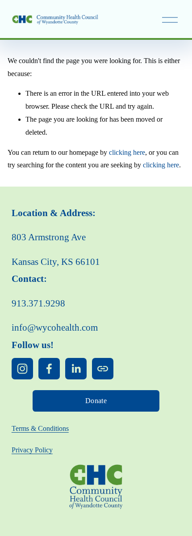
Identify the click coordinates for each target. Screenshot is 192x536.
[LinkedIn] (76, 368)
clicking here (127, 152)
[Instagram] (22, 368)
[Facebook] (49, 368)
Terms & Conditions (40, 428)
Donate (96, 400)
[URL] (102, 368)
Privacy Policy (32, 450)
